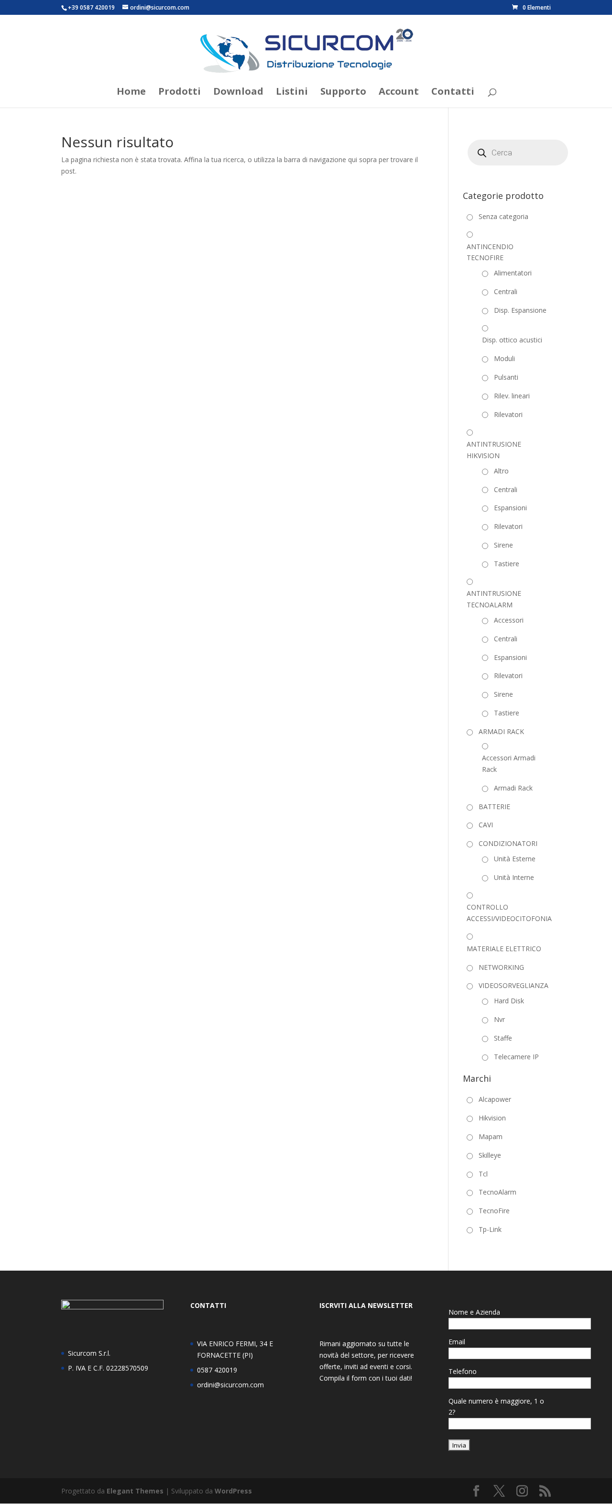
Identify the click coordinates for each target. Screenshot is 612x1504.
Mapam (491, 1136)
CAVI (486, 824)
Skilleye (490, 1155)
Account (399, 93)
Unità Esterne (515, 858)
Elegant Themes (135, 1490)
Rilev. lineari (512, 395)
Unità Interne (514, 877)
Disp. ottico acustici (512, 339)
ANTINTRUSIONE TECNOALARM (494, 599)
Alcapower (495, 1099)
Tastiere (506, 563)
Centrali (505, 291)
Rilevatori (508, 414)
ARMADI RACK (501, 731)
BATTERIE (494, 806)
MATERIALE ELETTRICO (504, 948)
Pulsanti (506, 377)
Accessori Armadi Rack (509, 763)
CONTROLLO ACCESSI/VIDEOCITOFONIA (509, 912)
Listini (292, 93)
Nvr (499, 1019)
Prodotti (179, 93)
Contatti (452, 93)
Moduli (504, 358)
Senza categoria (503, 216)
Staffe (503, 1038)
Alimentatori (513, 272)
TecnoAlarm (497, 1192)
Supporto (343, 93)
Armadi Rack (513, 787)
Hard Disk (509, 1000)
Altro (501, 470)
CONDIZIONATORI (508, 843)
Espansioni (510, 507)
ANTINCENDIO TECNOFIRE (490, 252)
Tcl (483, 1173)
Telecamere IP (516, 1056)
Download (238, 93)
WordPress (233, 1490)
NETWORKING (501, 967)
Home (131, 93)
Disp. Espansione (520, 310)
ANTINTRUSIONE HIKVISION (494, 449)
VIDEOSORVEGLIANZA (513, 985)
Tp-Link (490, 1229)
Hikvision (492, 1117)
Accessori (509, 620)
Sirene (503, 544)
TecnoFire (494, 1210)
